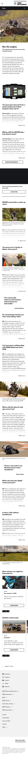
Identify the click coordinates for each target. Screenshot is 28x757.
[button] (2, 4)
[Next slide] (26, 91)
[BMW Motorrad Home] (20, 3)
